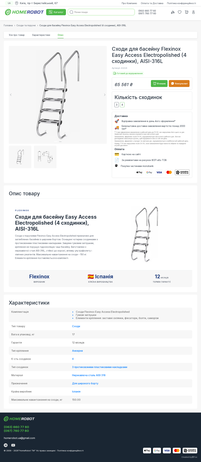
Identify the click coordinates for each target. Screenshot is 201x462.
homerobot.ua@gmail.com (19, 438)
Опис (61, 35)
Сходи (76, 326)
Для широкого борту (85, 383)
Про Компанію (129, 3)
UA (9, 3)
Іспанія (76, 391)
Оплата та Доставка (152, 3)
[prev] (11, 95)
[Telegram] (6, 445)
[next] (104, 95)
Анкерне (77, 350)
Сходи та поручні (26, 25)
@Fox (194, 457)
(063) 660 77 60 (16, 427)
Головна (8, 25)
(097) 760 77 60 (16, 431)
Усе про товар (17, 35)
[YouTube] (13, 445)
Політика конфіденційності (181, 3)
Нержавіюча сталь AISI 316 (89, 375)
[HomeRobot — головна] (24, 12)
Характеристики (41, 35)
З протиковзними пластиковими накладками (99, 367)
